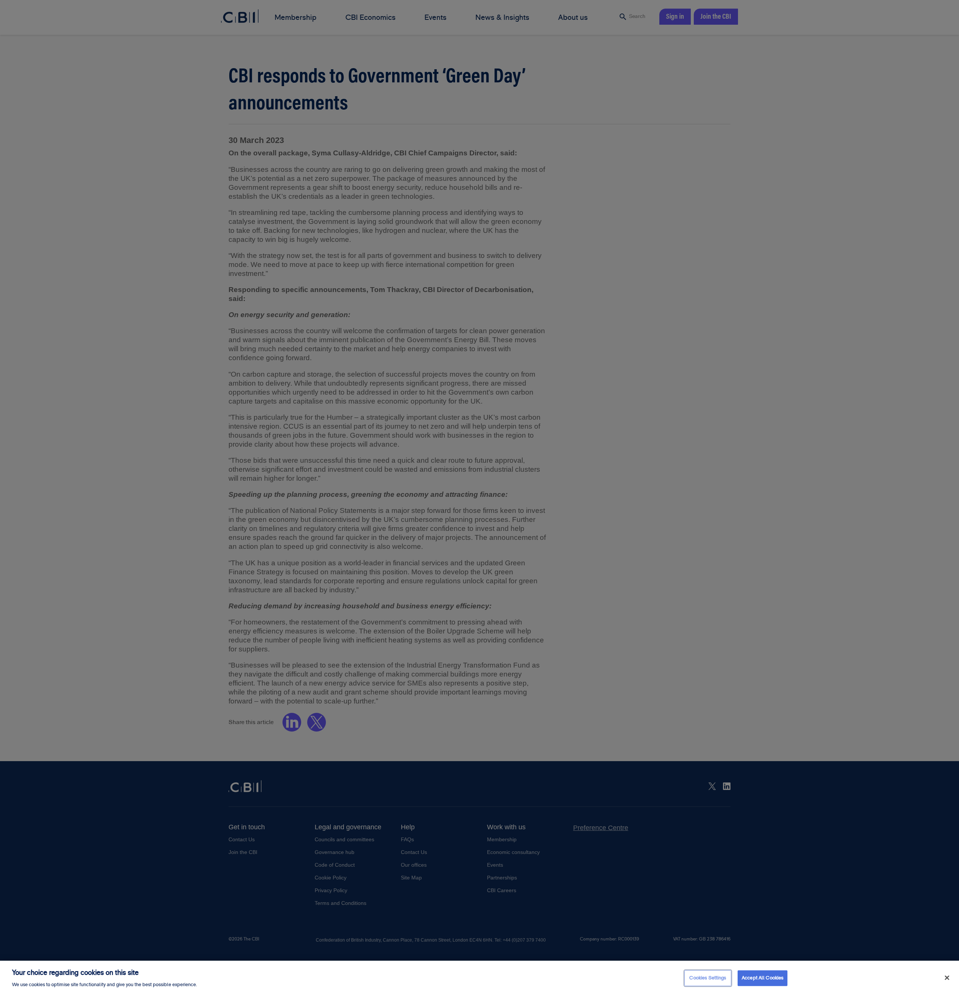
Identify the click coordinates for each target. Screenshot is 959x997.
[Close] (947, 978)
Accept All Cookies (762, 978)
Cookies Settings (707, 978)
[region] (479, 979)
